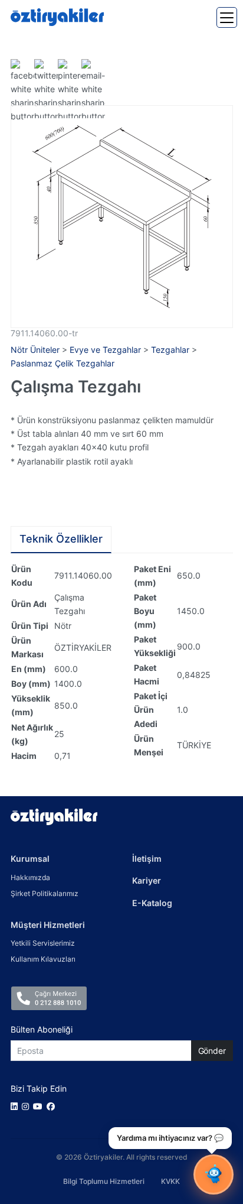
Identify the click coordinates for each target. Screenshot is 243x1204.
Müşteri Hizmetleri (48, 925)
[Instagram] (27, 1106)
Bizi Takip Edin (39, 1088)
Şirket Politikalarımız (44, 893)
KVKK (170, 1181)
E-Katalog (152, 903)
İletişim (147, 858)
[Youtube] (40, 1106)
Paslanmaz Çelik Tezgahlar (62, 363)
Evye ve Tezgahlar (105, 350)
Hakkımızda (30, 877)
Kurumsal (30, 858)
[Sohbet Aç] (213, 1174)
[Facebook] (53, 1106)
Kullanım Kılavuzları (43, 959)
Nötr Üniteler (35, 350)
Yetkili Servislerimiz (43, 943)
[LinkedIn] (16, 1106)
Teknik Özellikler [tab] (61, 539)
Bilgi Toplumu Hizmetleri (104, 1181)
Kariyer (146, 880)
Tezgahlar (170, 350)
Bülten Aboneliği (42, 1029)
